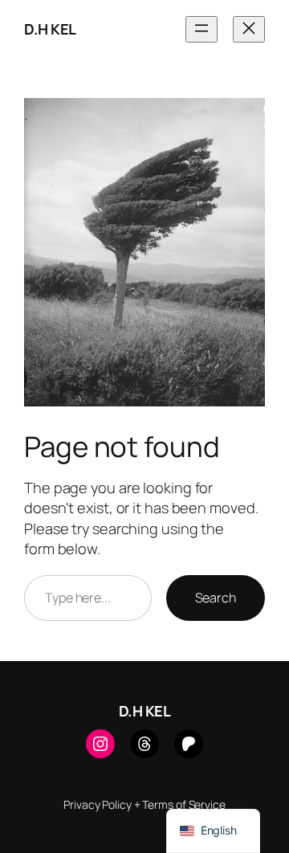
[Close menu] (249, 29)
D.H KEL (50, 29)
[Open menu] (201, 29)
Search (215, 597)
